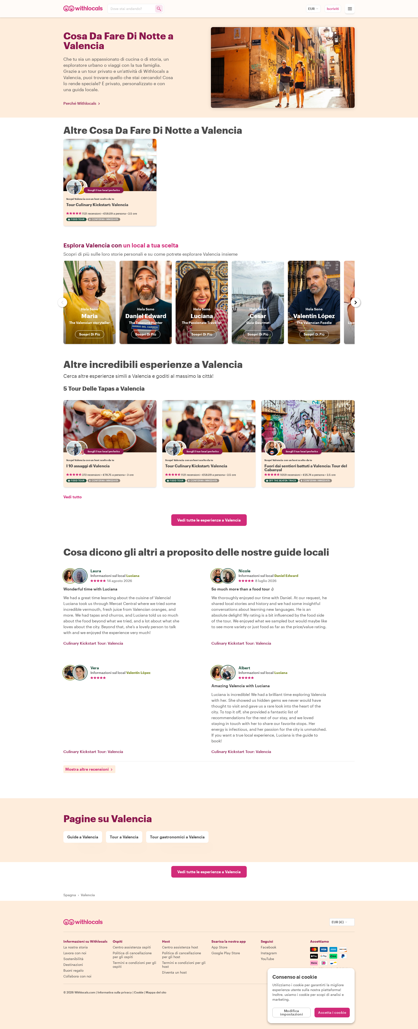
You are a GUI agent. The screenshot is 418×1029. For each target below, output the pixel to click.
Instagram (269, 953)
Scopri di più (89, 334)
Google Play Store (225, 953)
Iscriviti (333, 9)
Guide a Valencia (82, 837)
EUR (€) (338, 922)
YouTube (267, 959)
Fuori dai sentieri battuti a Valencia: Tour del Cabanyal (305, 467)
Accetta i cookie (332, 1012)
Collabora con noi (77, 976)
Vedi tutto (72, 496)
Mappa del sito (156, 992)
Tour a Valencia (124, 837)
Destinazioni (73, 964)
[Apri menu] (350, 9)
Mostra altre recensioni (87, 769)
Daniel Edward (286, 576)
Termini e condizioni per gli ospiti (134, 965)
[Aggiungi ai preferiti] (150, 145)
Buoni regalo (73, 970)
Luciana (132, 576)
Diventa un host (174, 972)
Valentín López (138, 673)
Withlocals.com (85, 992)
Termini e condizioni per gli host (184, 965)
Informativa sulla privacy (114, 992)
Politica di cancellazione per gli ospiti (132, 955)
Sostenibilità (73, 959)
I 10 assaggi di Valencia (88, 465)
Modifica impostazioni (291, 1012)
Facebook (268, 947)
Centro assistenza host (180, 947)
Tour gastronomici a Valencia (177, 837)
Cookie (138, 992)
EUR (311, 9)
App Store (219, 947)
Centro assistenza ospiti (132, 947)
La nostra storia (75, 947)
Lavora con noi (74, 953)
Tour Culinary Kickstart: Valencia (97, 204)
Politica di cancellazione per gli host (181, 955)
